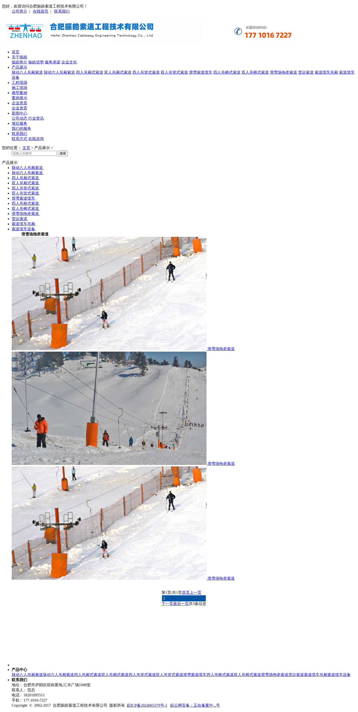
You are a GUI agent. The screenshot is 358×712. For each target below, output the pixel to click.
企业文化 (69, 62)
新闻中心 (19, 113)
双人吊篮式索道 (174, 72)
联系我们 (62, 11)
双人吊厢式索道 (118, 72)
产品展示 (19, 67)
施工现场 (19, 88)
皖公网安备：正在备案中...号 (195, 705)
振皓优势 (36, 62)
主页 (26, 148)
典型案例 (19, 93)
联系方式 (19, 139)
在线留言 (40, 11)
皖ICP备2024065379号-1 (147, 705)
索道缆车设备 (24, 229)
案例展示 (19, 98)
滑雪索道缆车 (200, 72)
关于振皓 (19, 57)
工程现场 (19, 82)
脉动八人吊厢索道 (27, 72)
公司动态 (19, 118)
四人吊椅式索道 (227, 72)
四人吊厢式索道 (89, 72)
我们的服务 (21, 128)
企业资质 (19, 103)
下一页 (167, 604)
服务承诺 (52, 62)
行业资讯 (36, 118)
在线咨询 (36, 139)
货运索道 (306, 72)
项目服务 (19, 123)
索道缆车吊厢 (326, 72)
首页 (15, 52)
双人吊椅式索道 (255, 72)
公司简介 (19, 11)
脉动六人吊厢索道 (59, 72)
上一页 (195, 592)
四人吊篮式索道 (146, 72)
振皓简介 (19, 62)
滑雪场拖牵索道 (283, 72)
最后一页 (181, 604)
